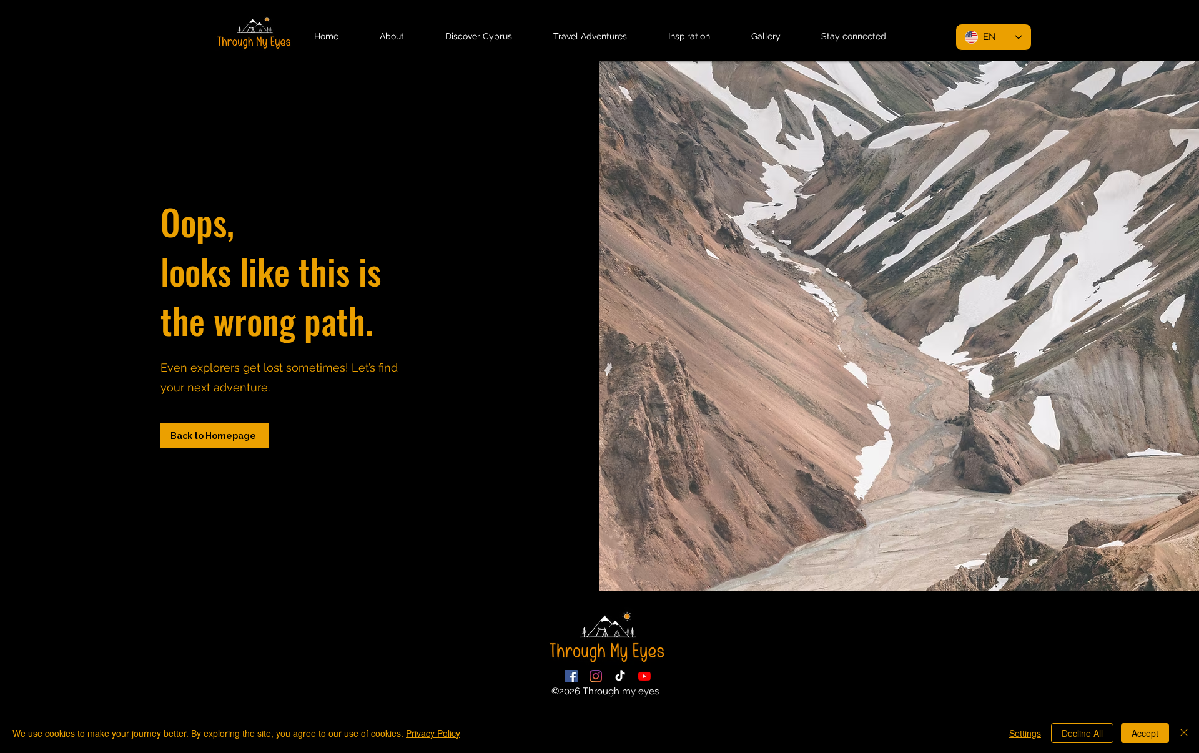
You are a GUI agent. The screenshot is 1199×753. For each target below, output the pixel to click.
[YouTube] (644, 676)
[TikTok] (620, 676)
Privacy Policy (433, 733)
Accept (1145, 733)
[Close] (1184, 733)
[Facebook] (571, 676)
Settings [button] (1025, 733)
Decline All (1082, 733)
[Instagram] (596, 676)
